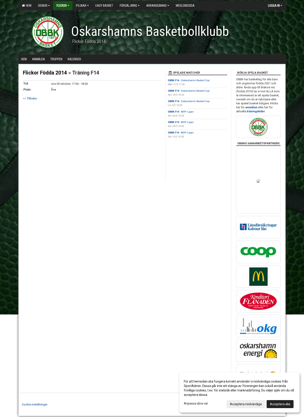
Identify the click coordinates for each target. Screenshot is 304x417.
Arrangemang (156, 5)
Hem (27, 5)
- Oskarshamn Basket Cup (189, 80)
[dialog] (239, 393)
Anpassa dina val (196, 403)
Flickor (62, 5)
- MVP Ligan (181, 111)
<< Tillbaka (30, 98)
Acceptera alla (280, 404)
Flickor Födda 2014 (45, 73)
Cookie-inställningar (34, 404)
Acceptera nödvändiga (246, 404)
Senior (42, 5)
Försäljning (128, 5)
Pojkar (81, 5)
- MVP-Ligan (181, 132)
